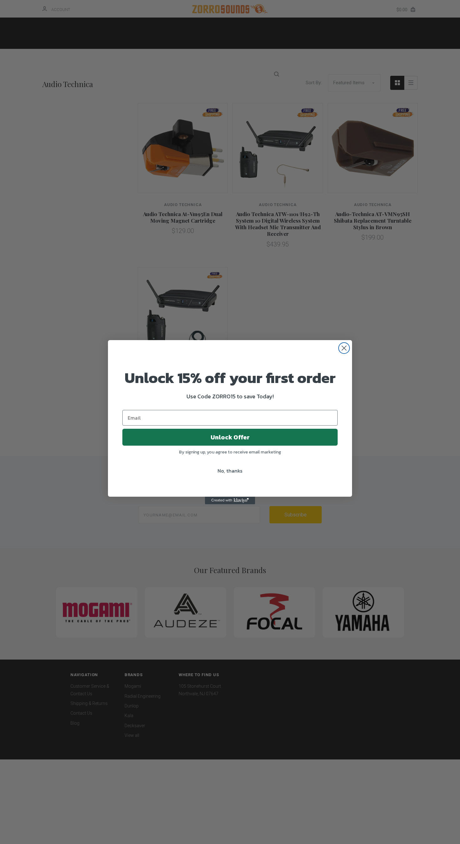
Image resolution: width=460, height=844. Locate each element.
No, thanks (230, 470)
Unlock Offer (230, 437)
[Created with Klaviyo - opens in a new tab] (230, 500)
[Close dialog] (344, 348)
